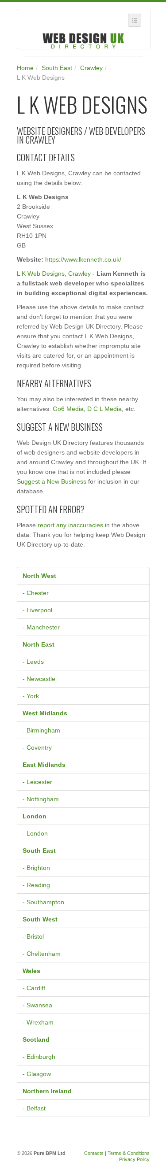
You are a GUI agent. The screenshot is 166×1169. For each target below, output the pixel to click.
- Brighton (36, 867)
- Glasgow (37, 1073)
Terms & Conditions (129, 1153)
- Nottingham (41, 799)
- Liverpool (37, 610)
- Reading (36, 884)
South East (57, 67)
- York (31, 695)
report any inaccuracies (70, 525)
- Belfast (34, 1108)
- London (35, 833)
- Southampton (43, 902)
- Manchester (41, 627)
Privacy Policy (134, 1159)
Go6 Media (68, 408)
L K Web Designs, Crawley (54, 273)
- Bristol (33, 936)
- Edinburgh (39, 1056)
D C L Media (104, 408)
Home (25, 67)
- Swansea (37, 1005)
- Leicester (37, 781)
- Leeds (33, 661)
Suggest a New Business (51, 481)
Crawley (91, 67)
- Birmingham (41, 730)
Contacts (94, 1153)
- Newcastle (39, 678)
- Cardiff (34, 987)
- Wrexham (38, 1022)
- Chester (36, 592)
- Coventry (37, 747)
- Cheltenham (42, 953)
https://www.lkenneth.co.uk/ (83, 259)
